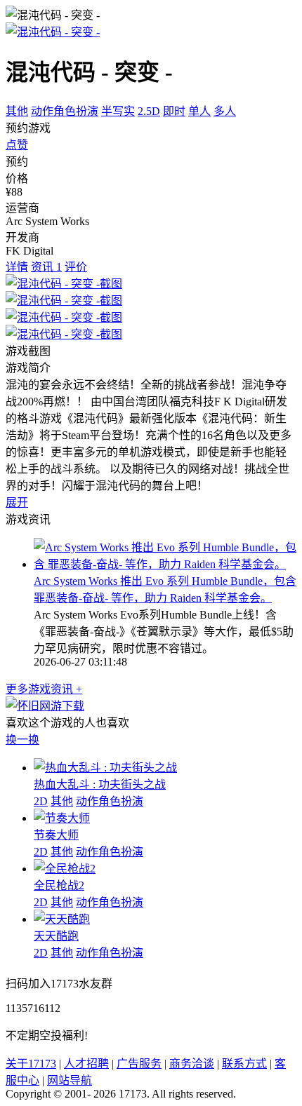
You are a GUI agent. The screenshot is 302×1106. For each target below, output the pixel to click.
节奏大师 (56, 835)
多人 (225, 111)
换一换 (22, 740)
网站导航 (69, 1080)
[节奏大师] (62, 818)
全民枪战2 (59, 885)
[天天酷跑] (62, 919)
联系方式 (244, 1064)
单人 (199, 111)
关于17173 (31, 1064)
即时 (174, 111)
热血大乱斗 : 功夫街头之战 (100, 784)
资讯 (46, 267)
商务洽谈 (191, 1064)
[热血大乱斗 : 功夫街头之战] (105, 768)
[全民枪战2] (65, 869)
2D (41, 801)
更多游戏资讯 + (44, 689)
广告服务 (139, 1064)
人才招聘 (86, 1064)
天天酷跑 (56, 936)
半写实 (118, 111)
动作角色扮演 (64, 111)
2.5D (149, 111)
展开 (17, 502)
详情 (17, 267)
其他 (17, 111)
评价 (76, 267)
